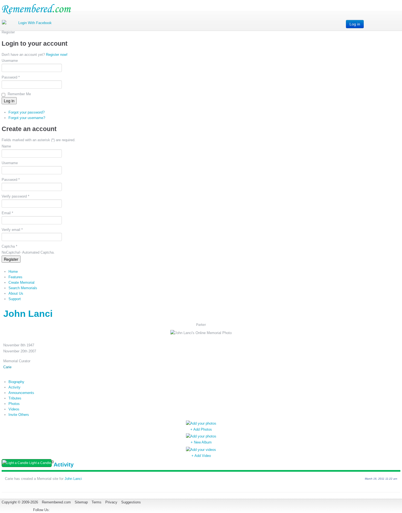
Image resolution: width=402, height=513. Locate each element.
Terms (96, 502)
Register (11, 259)
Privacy (111, 502)
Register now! (57, 55)
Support (14, 299)
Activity (14, 387)
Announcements (21, 393)
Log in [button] (354, 24)
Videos (13, 409)
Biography (16, 382)
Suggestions (131, 502)
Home (13, 271)
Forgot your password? (26, 112)
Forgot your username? (26, 118)
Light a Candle (39, 463)
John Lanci (73, 479)
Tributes (14, 398)
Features (15, 277)
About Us (15, 293)
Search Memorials (22, 288)
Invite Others (18, 415)
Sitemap (81, 502)
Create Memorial (21, 282)
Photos (14, 404)
